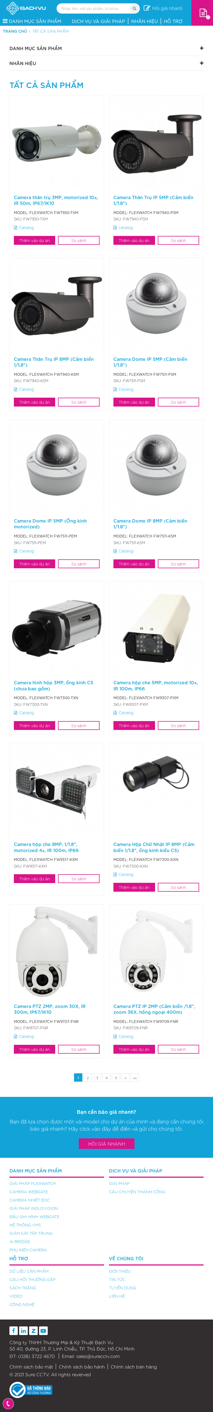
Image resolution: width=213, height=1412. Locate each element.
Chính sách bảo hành (82, 1366)
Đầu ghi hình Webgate (34, 1216)
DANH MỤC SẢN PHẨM (35, 21)
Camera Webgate (28, 1191)
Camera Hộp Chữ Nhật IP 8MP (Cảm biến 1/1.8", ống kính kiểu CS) (153, 847)
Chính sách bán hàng (134, 1366)
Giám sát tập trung (31, 1233)
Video (15, 1295)
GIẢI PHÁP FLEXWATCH (32, 1183)
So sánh (79, 240)
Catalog (26, 227)
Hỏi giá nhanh (106, 1143)
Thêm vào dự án (34, 240)
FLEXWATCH (41, 212)
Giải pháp (119, 1183)
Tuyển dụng (122, 1287)
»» (135, 1077)
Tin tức (117, 1279)
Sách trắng (22, 1287)
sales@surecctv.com (98, 1356)
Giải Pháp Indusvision (33, 1208)
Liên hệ (117, 1295)
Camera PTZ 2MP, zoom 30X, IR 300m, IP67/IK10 (50, 1009)
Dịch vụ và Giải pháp (98, 21)
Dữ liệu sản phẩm (29, 1271)
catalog (126, 227)
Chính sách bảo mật (31, 1366)
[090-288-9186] (8, 1403)
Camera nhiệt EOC (29, 1199)
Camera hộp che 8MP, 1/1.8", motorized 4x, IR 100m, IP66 (46, 847)
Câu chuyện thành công (137, 1191)
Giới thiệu (120, 1271)
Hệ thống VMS (25, 1224)
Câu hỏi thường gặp (32, 1279)
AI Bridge (19, 1241)
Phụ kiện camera (28, 1249)
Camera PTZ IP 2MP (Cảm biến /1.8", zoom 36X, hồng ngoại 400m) (154, 1009)
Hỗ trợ (173, 21)
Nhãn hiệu (144, 21)
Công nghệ (21, 1304)
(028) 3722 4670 (36, 1356)
